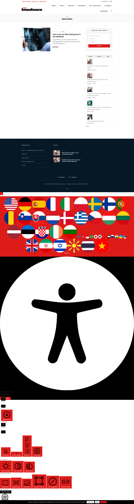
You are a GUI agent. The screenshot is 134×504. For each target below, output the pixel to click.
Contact (23, 165)
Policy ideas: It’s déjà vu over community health (70, 153)
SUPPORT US (105, 1)
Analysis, (35, 1)
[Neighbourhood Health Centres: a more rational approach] (89, 77)
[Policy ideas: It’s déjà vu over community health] (89, 64)
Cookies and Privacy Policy (28, 161)
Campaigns (42, 1)
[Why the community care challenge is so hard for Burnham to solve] (89, 91)
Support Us (24, 154)
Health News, (26, 1)
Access (63, 31)
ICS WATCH (108, 5)
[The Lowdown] (32, 8)
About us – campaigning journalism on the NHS (32, 150)
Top (67, 189)
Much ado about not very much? (95, 121)
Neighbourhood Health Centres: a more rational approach (71, 160)
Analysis (71, 5)
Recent (90, 56)
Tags (108, 56)
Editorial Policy (25, 157)
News (53, 5)
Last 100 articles (94, 5)
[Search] (111, 11)
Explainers (81, 5)
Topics (61, 5)
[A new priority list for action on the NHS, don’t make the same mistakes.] (89, 105)
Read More (55, 47)
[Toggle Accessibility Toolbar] (1, 193)
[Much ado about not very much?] (89, 119)
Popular (99, 56)
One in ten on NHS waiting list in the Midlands (67, 35)
